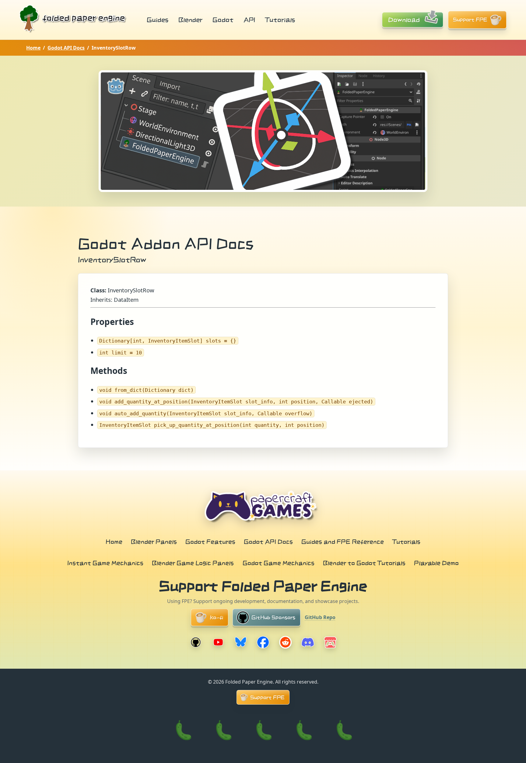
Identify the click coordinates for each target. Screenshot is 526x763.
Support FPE (470, 19)
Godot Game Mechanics (278, 563)
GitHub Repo (320, 617)
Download (404, 19)
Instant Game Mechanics (105, 563)
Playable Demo (436, 563)
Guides (157, 19)
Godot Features (210, 541)
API (249, 19)
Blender (190, 19)
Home (33, 47)
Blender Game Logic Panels (193, 563)
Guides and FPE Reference (342, 541)
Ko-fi (216, 617)
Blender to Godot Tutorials (364, 563)
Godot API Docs (66, 47)
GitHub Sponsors (273, 617)
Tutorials (280, 19)
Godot (222, 19)
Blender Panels (154, 541)
